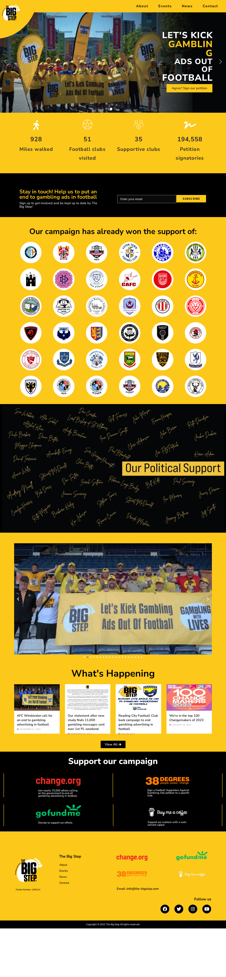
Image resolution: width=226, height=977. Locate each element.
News (187, 6)
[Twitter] (178, 909)
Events (165, 6)
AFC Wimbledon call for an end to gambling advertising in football (34, 720)
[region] (113, 62)
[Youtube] (206, 909)
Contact (210, 6)
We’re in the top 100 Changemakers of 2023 (186, 717)
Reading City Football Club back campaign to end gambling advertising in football (138, 722)
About (142, 6)
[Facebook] (164, 909)
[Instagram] (192, 909)
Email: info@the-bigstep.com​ (138, 889)
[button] (5, 61)
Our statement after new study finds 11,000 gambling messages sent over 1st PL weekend (86, 722)
